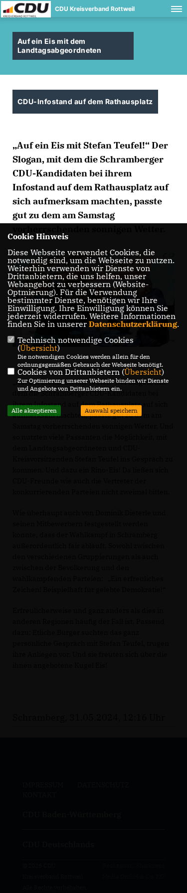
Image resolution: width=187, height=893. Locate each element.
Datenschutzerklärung (133, 324)
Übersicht (38, 348)
